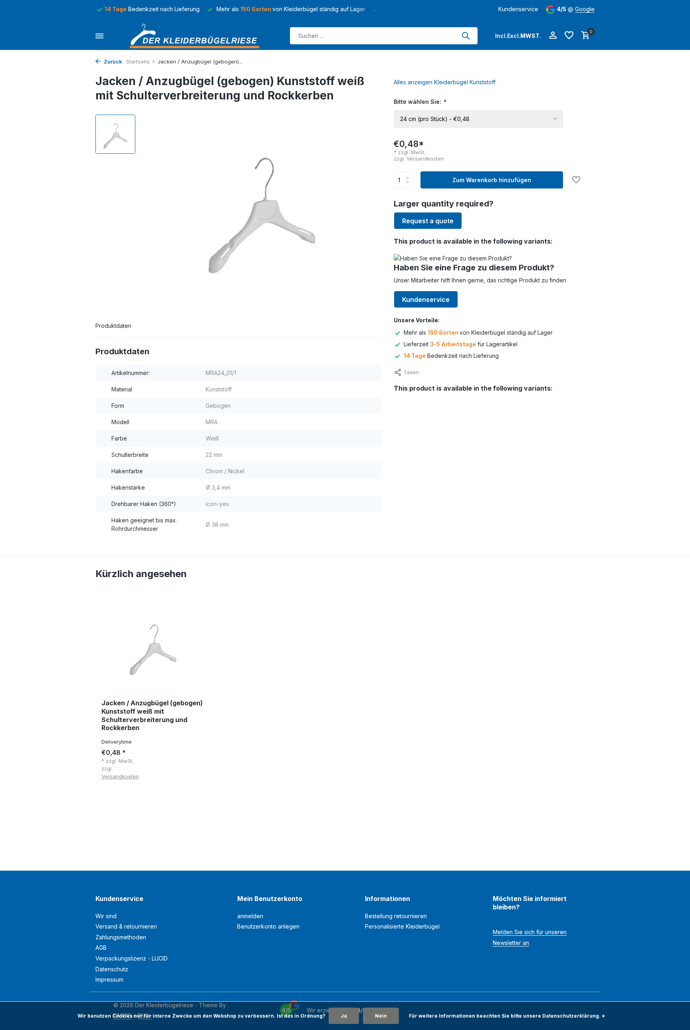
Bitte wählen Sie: (420, 101)
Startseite (138, 61)
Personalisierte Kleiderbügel (402, 926)
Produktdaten (113, 325)
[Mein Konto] (553, 35)
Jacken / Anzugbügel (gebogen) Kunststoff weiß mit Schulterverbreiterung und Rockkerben (152, 715)
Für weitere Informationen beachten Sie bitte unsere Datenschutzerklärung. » (507, 1016)
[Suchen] (466, 36)
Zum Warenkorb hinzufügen (491, 180)
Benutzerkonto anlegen (268, 926)
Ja (344, 1016)
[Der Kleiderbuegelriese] (197, 36)
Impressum (109, 979)
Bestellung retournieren (396, 916)
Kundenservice (518, 9)
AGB (101, 947)
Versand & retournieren (126, 926)
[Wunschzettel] (569, 35)
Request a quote (428, 221)
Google (585, 9)
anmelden (250, 916)
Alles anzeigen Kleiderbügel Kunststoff (445, 82)
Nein (381, 1016)
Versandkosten (425, 158)
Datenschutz (111, 969)
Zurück (112, 61)
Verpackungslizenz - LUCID (131, 958)
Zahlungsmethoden (120, 937)
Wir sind (106, 916)
